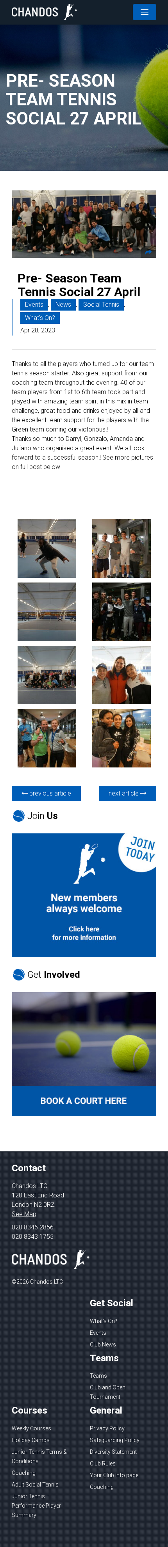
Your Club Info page (114, 1475)
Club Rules (103, 1463)
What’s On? (103, 1321)
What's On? (40, 317)
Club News (103, 1344)
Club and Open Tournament (107, 1392)
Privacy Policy (107, 1428)
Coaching (24, 1473)
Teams (98, 1376)
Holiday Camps (31, 1440)
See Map (24, 1214)
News (63, 304)
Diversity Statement (113, 1452)
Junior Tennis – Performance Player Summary (36, 1505)
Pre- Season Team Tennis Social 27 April (79, 285)
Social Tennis (101, 304)
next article (124, 793)
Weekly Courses (31, 1428)
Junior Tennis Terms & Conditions (39, 1456)
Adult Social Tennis (35, 1484)
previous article (49, 793)
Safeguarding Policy (114, 1440)
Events (34, 304)
